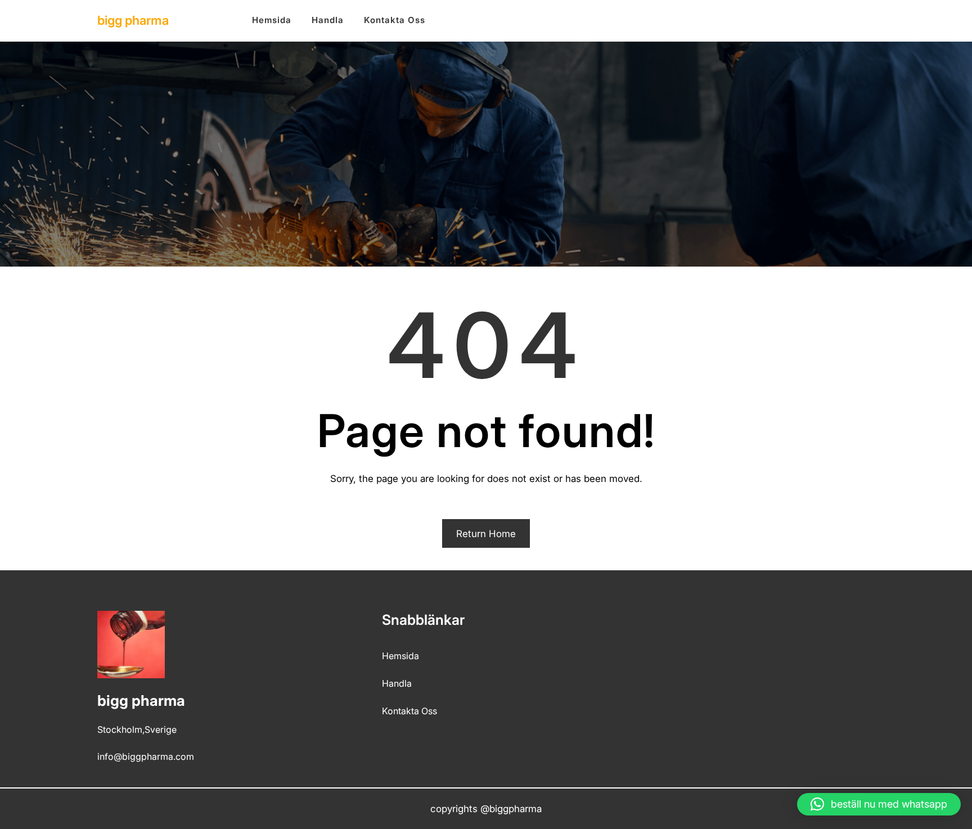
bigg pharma (133, 20)
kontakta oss (409, 711)
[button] (879, 804)
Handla (397, 683)
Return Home (486, 533)
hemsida (400, 655)
